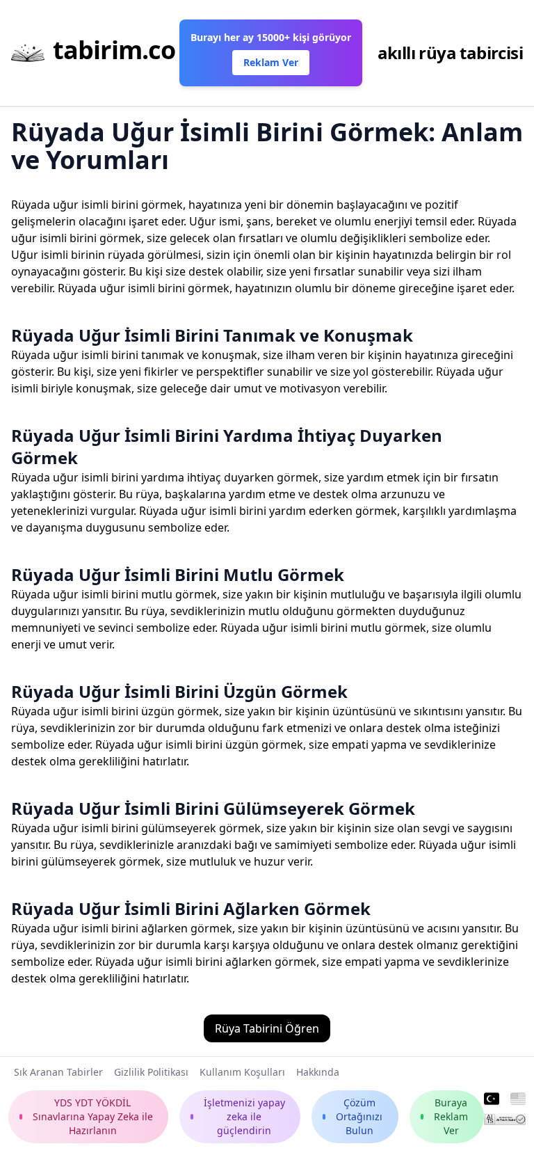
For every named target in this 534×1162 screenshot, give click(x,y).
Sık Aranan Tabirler (58, 1072)
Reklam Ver (270, 62)
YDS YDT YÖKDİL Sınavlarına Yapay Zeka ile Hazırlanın (93, 1116)
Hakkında (317, 1072)
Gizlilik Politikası (151, 1072)
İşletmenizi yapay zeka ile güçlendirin (244, 1116)
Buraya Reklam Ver (451, 1116)
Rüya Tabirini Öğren (267, 1028)
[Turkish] (491, 1099)
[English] (518, 1099)
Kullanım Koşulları (242, 1072)
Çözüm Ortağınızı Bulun (359, 1116)
